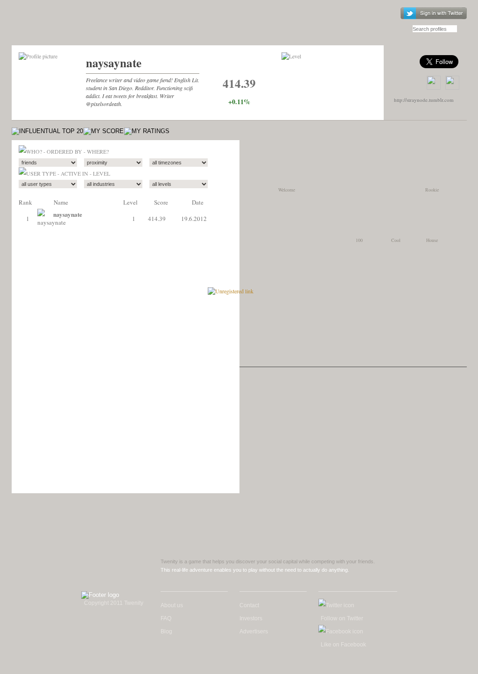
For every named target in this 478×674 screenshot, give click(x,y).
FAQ (166, 618)
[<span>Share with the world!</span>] (452, 83)
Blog (166, 631)
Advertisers (253, 631)
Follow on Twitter (342, 618)
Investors (250, 618)
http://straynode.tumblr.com (424, 99)
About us (172, 605)
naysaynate (113, 62)
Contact (249, 605)
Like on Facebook (343, 644)
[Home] (64, 27)
